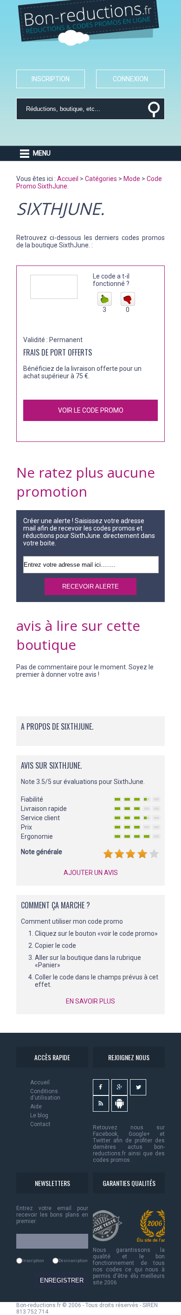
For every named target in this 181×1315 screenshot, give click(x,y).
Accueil (40, 1082)
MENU (42, 153)
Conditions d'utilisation (45, 1094)
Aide (36, 1106)
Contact (40, 1124)
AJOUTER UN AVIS (91, 872)
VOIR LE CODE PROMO (90, 410)
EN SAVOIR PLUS (90, 1001)
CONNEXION (130, 79)
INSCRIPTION (51, 79)
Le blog (39, 1115)
